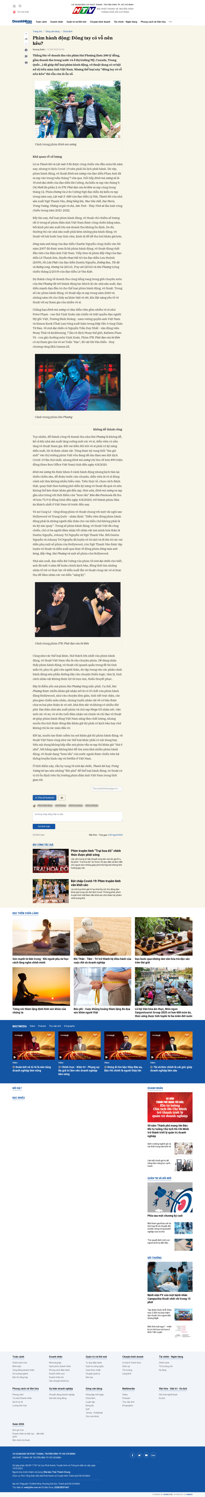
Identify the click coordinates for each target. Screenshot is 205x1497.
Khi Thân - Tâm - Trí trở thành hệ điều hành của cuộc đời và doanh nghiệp (102, 960)
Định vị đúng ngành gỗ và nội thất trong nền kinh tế (159, 1145)
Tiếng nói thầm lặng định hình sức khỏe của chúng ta (39, 1010)
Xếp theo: (93, 835)
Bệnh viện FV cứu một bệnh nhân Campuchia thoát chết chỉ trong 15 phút (169, 1298)
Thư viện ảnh (55, 1026)
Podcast (42, 1026)
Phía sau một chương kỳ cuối (165, 1215)
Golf (88, 1409)
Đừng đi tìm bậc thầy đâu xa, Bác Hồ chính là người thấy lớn (123, 1068)
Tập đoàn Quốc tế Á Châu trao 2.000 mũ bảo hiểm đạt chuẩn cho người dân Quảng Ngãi (160, 1314)
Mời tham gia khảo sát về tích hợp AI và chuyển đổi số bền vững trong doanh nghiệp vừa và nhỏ (159, 1227)
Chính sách (164, 1362)
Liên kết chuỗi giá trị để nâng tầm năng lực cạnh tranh (159, 1163)
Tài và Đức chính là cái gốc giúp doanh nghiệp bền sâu (171, 1068)
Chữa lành (67, 31)
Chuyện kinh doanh (100, 21)
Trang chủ (37, 31)
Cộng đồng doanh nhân (23, 1370)
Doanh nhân (56, 21)
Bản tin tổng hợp (20, 1377)
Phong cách (18, 1394)
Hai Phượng (60, 805)
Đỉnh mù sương (75, 805)
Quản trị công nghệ (94, 1366)
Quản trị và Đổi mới (76, 21)
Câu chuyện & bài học (59, 1381)
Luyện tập (90, 1402)
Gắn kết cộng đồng (57, 1398)
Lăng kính (126, 1373)
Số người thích (116, 835)
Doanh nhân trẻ (56, 1377)
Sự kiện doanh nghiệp (61, 1388)
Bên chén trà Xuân (21, 1440)
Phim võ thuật (91, 805)
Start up (126, 1366)
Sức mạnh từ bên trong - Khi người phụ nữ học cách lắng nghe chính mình (40, 960)
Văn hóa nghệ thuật (168, 1394)
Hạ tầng (162, 1370)
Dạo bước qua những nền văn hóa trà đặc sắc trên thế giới (162, 960)
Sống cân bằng (52, 31)
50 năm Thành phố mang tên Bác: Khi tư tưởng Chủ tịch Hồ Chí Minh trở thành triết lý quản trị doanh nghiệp (168, 1131)
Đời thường (155, 1257)
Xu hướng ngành (20, 1373)
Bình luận (16, 1366)
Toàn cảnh (41, 21)
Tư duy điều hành (94, 1362)
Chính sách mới (19, 1362)
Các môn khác (92, 1416)
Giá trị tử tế (17, 1402)
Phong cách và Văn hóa (153, 21)
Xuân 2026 (18, 1424)
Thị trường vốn (166, 1366)
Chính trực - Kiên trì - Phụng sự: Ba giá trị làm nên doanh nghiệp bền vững (79, 1070)
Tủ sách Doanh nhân (22, 1398)
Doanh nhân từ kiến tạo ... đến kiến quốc (28, 1435)
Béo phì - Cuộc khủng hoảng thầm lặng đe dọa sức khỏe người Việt (102, 1010)
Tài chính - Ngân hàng (125, 21)
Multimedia (19, 1026)
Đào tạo (89, 1377)
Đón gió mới (18, 1430)
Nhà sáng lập (55, 1362)
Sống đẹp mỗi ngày (95, 1394)
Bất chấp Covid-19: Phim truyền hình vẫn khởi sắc (96, 883)
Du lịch (162, 1398)
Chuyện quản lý (93, 1373)
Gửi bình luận (44, 826)
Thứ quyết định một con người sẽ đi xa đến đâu (159, 1241)
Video (32, 1026)
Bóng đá (89, 1405)
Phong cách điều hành (59, 1370)
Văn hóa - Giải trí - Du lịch (173, 1388)
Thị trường (127, 1370)
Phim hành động (45, 805)
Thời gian (103, 835)
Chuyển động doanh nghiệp (62, 1394)
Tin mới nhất (23, 12)
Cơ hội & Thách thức (131, 1362)
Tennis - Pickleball (94, 1413)
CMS (168, 1494)
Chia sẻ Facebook (46, 797)
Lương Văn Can (19, 1405)
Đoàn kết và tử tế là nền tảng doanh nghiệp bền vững (31, 1068)
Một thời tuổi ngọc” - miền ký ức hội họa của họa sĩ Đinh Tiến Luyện (160, 1329)
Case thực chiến (93, 1370)
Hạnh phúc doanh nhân (60, 1366)
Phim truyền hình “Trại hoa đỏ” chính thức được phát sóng (96, 853)
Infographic (69, 1026)
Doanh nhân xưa (57, 1373)
